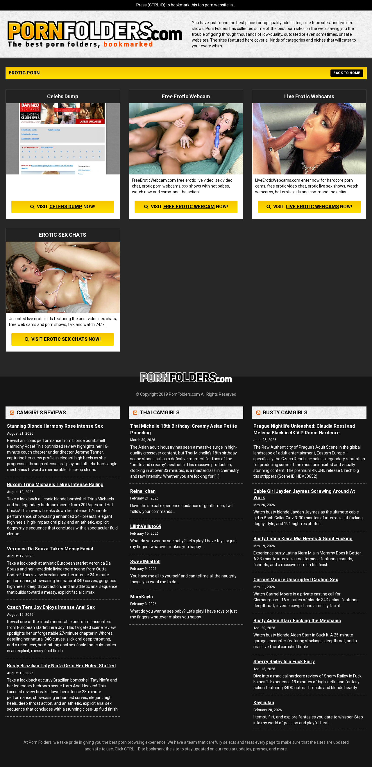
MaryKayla (141, 597)
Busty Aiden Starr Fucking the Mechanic (297, 620)
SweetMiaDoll (145, 561)
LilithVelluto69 (145, 526)
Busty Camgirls (285, 412)
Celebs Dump (65, 206)
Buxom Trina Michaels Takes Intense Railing (55, 484)
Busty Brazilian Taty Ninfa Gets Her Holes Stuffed (61, 665)
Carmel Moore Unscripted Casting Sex (295, 579)
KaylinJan (263, 702)
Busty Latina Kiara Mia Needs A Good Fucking (303, 538)
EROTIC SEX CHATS (65, 339)
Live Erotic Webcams (312, 206)
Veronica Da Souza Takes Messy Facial (50, 549)
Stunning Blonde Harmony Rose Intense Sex (55, 426)
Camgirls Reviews (41, 412)
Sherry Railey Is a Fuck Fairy (284, 661)
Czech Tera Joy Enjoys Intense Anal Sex (51, 607)
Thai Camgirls (160, 412)
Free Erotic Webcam (189, 206)
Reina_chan (142, 491)
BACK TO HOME (346, 73)
